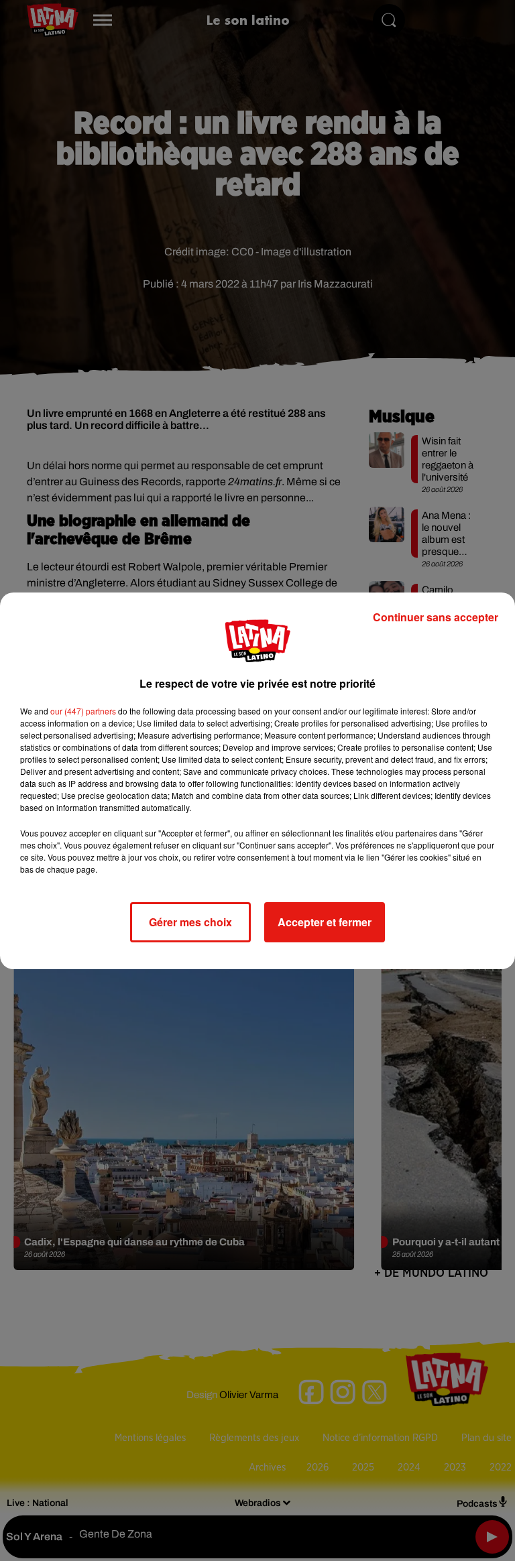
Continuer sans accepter (435, 617)
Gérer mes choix (190, 922)
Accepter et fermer (324, 922)
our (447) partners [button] (83, 710)
